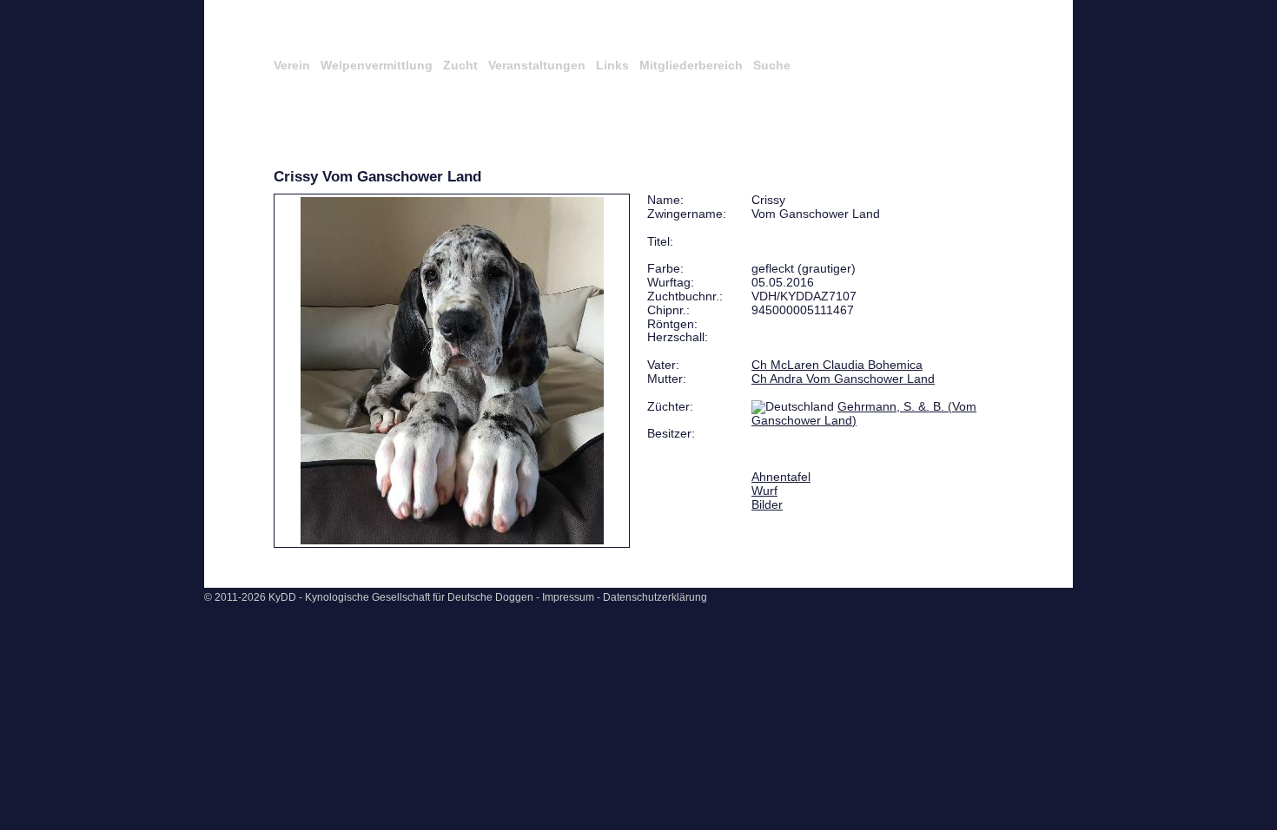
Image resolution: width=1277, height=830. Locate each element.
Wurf (764, 490)
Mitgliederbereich (691, 65)
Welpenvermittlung (377, 65)
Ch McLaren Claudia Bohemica (837, 365)
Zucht (460, 65)
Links (612, 65)
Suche (772, 65)
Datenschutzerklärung (655, 597)
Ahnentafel (781, 477)
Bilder (767, 504)
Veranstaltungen (537, 65)
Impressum (568, 597)
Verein (292, 65)
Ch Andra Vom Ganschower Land (843, 378)
